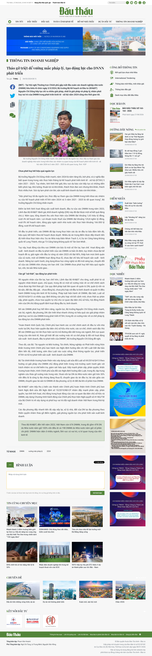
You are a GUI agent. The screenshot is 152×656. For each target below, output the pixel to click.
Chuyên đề (14, 577)
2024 (49, 451)
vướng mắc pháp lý (35, 451)
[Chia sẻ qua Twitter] (12, 96)
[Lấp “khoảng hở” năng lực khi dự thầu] (116, 220)
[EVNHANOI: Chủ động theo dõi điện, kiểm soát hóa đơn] (54, 516)
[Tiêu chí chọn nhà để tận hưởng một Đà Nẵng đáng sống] (87, 516)
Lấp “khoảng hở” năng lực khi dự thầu (135, 218)
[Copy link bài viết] (12, 104)
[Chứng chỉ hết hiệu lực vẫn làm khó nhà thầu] (116, 232)
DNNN (22, 451)
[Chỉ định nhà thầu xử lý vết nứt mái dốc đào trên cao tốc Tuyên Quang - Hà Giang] (116, 323)
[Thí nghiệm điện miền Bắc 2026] (13, 621)
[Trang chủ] (9, 21)
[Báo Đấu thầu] (13, 634)
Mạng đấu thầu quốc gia (43, 3)
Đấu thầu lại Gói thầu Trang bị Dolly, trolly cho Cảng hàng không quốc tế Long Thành (135, 311)
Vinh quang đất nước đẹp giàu (55, 602)
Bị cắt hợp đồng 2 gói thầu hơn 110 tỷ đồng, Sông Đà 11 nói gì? (133, 153)
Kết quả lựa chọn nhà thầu (126, 72)
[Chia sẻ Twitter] (135, 2)
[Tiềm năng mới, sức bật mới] (23, 590)
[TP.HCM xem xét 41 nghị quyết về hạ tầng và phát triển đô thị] (116, 336)
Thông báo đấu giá (123, 89)
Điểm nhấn (117, 198)
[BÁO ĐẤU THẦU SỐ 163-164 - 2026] (115, 115)
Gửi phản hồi (141, 130)
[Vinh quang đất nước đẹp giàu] (59, 590)
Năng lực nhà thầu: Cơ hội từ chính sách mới (95, 603)
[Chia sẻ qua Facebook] (12, 87)
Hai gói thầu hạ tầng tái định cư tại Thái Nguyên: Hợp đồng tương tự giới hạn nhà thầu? (134, 138)
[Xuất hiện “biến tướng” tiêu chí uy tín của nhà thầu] (116, 206)
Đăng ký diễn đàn (132, 634)
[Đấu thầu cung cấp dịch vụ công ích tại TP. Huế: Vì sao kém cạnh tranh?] (116, 243)
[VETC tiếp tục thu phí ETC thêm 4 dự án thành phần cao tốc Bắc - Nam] (87, 552)
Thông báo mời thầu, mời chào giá (129, 84)
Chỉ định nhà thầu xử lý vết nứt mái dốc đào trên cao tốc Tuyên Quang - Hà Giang (135, 324)
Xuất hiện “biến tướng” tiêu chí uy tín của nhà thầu (134, 205)
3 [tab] (141, 577)
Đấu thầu (32, 21)
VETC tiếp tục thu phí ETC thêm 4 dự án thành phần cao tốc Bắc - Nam (86, 566)
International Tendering (125, 78)
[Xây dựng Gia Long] (32, 621)
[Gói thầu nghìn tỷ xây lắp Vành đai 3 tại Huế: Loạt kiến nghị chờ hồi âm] (116, 184)
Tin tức (19, 21)
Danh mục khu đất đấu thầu (126, 95)
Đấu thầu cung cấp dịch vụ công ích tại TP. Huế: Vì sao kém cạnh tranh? (134, 243)
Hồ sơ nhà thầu (85, 21)
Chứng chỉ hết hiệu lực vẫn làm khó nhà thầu (134, 230)
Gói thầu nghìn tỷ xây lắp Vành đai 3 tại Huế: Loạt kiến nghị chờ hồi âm (134, 184)
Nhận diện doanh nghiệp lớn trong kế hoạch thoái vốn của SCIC (53, 566)
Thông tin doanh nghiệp (129, 21)
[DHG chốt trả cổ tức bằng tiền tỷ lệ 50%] (22, 552)
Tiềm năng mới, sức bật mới (18, 602)
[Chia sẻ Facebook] (131, 2)
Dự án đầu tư (105, 21)
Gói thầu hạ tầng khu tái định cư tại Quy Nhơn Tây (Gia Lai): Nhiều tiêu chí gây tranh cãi (135, 168)
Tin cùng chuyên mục (22, 503)
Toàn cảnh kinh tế (63, 21)
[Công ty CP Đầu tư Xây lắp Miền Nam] (50, 621)
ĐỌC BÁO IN (117, 103)
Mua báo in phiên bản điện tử (99, 634)
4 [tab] (143, 577)
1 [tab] (136, 577)
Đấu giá (45, 21)
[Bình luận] (12, 113)
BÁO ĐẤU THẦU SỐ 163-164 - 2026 (133, 109)
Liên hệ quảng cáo (70, 634)
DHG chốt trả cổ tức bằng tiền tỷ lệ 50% (20, 566)
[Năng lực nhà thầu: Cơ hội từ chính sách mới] (95, 590)
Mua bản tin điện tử (117, 634)
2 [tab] (139, 577)
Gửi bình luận (97, 493)
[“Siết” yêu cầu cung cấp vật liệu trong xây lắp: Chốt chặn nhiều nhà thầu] (116, 299)
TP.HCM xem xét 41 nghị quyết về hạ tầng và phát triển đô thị (135, 336)
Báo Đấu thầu (76, 12)
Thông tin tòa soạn (56, 634)
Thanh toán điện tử (58, 3)
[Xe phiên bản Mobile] (139, 2)
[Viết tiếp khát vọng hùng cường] (132, 590)
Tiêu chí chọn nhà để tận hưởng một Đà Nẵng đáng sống (86, 530)
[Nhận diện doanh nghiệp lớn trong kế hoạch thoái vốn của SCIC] (54, 552)
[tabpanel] (23, 592)
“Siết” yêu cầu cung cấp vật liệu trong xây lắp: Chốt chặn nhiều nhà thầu (135, 299)
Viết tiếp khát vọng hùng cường (128, 602)
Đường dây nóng (122, 129)
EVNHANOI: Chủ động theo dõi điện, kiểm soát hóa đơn (53, 530)
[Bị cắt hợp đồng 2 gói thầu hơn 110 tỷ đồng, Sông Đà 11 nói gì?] (116, 154)
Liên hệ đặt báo (83, 634)
